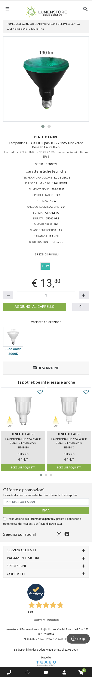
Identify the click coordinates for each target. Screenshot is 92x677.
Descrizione (48, 368)
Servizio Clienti (21, 550)
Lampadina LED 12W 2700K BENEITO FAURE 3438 (23, 441)
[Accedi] (64, 672)
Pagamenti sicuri (23, 558)
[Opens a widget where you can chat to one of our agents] (78, 639)
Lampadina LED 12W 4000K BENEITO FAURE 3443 (69, 441)
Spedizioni (16, 566)
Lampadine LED (25, 24)
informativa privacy (42, 518)
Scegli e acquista (23, 467)
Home (10, 24)
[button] (43, 126)
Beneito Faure (46, 137)
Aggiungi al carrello (35, 306)
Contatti (16, 574)
